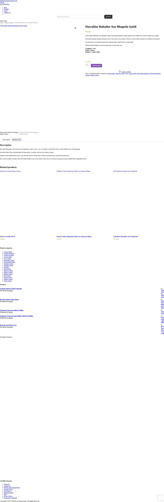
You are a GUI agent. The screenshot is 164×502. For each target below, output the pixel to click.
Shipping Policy (8, 493)
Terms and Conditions (10, 498)
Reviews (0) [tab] (16, 139)
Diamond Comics (9, 260)
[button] (75, 28)
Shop (5, 7)
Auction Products (9, 253)
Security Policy (8, 489)
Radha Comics (8, 274)
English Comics (8, 264)
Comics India (111, 73)
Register (6, 9)
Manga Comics (8, 270)
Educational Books (9, 262)
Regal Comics (8, 277)
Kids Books (7, 269)
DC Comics (7, 258)
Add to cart (97, 65)
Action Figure (8, 252)
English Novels (8, 265)
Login (5, 11)
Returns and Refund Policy (12, 487)
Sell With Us (7, 491)
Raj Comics (7, 276)
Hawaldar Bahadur (143, 73)
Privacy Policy (8, 496)
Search (108, 16)
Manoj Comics (9, 22)
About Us (7, 484)
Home (2, 22)
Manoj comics (95, 75)
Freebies (6, 267)
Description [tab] (6, 139)
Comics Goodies (9, 255)
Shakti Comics (8, 279)
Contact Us (7, 12)
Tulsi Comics (8, 281)
